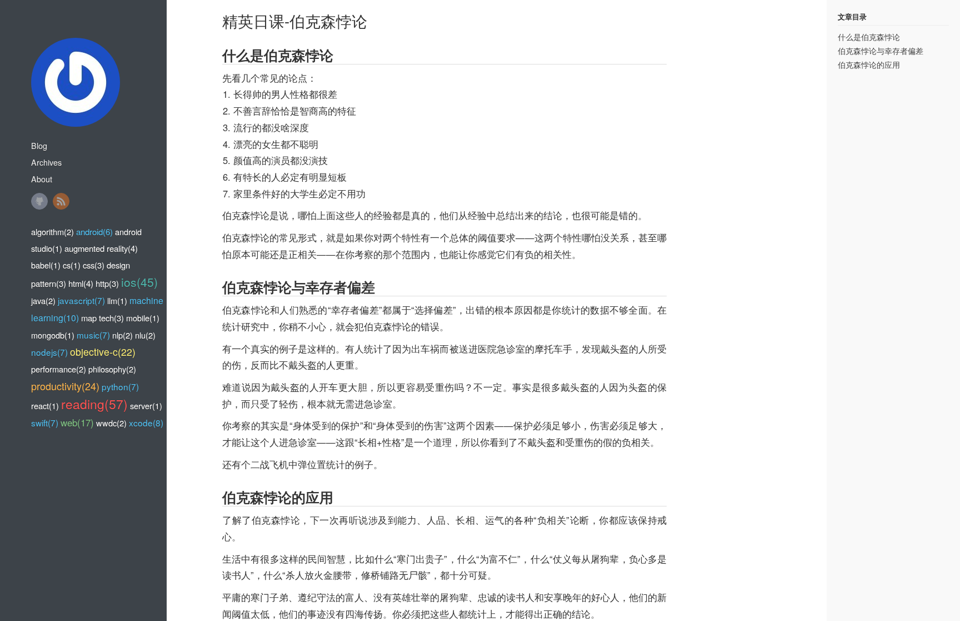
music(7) (93, 335)
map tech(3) (102, 318)
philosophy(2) (112, 369)
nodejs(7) (49, 352)
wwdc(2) (111, 423)
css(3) (93, 265)
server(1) (146, 405)
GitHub (39, 201)
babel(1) (46, 265)
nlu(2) (145, 335)
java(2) (43, 300)
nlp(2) (122, 335)
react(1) (45, 405)
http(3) (107, 283)
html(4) (80, 283)
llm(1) (117, 300)
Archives (46, 162)
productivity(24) (65, 386)
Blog (39, 145)
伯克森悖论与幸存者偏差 (880, 50)
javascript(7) (81, 300)
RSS (61, 201)
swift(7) (44, 422)
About (41, 179)
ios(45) (139, 282)
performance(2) (58, 369)
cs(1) (72, 265)
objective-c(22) (103, 352)
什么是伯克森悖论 (869, 36)
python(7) (120, 386)
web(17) (77, 422)
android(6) (94, 231)
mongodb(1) (52, 335)
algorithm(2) (52, 231)
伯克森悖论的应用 (869, 64)
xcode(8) (146, 422)
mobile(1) (142, 318)
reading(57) (94, 404)
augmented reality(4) (101, 248)
